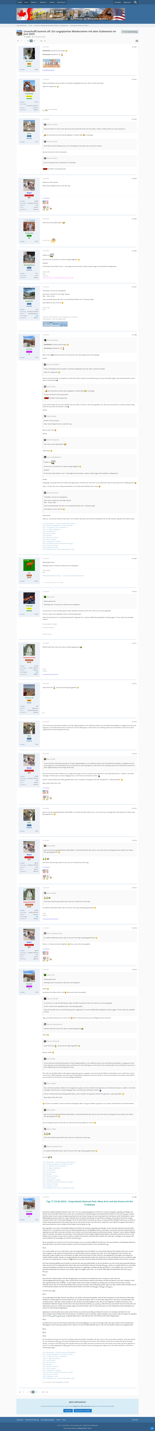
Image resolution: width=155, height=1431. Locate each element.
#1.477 (134, 888)
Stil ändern (135, 1420)
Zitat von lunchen (52, 124)
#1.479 (134, 969)
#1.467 (134, 287)
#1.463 (134, 119)
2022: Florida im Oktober (50, 545)
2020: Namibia (47, 535)
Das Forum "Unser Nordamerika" (73, 576)
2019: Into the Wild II (49, 531)
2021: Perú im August (49, 539)
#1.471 (134, 643)
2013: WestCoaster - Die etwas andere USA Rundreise (59, 523)
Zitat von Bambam (52, 340)
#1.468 (134, 335)
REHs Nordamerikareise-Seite (52, 576)
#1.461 (134, 47)
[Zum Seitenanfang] (152, 1428)
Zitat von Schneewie (53, 364)
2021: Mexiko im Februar (50, 537)
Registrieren (127, 2)
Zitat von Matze (51, 416)
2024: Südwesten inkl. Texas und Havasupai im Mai (58, 549)
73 (28, 41)
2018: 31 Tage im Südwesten (51, 529)
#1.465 (134, 219)
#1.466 (134, 251)
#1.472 (134, 683)
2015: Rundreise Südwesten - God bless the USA (57, 525)
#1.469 (134, 558)
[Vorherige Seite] (18, 41)
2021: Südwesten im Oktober (52, 541)
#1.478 (134, 928)
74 (31, 41)
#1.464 (134, 178)
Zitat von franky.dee (53, 440)
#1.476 (134, 840)
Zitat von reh (50, 597)
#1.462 (134, 79)
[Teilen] (136, 41)
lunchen (59, 1382)
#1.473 (134, 722)
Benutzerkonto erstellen (82, 1411)
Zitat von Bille (51, 759)
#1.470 (134, 591)
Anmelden (118, 2)
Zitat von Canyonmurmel (54, 933)
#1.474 (134, 754)
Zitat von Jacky (51, 386)
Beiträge (22, 69)
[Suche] (135, 2)
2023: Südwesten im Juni (50, 547)
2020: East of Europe (49, 533)
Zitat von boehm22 (52, 493)
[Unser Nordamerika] (77, 14)
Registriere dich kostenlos (81, 1406)
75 (34, 41)
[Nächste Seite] (45, 41)
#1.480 (134, 1197)
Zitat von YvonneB (52, 999)
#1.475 (134, 808)
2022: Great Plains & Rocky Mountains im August (58, 543)
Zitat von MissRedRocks (54, 457)
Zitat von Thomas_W (53, 1041)
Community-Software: (77, 1428)
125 (41, 41)
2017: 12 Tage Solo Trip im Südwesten (54, 527)
